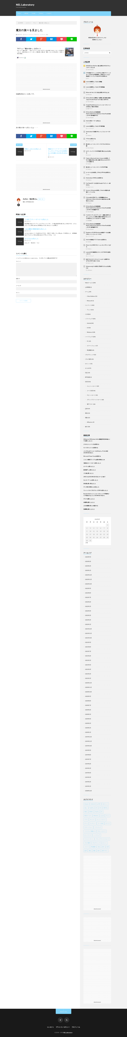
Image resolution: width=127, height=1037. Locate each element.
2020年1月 (88, 732)
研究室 (26, 13)
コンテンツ (31, 34)
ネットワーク (87, 835)
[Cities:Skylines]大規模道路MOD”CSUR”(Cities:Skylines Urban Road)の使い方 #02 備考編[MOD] (98, 225)
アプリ (86, 819)
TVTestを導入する (91, 138)
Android (89, 122)
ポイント (87, 363)
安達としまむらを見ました (33, 149)
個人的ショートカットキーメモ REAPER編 (96, 167)
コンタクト (50, 1027)
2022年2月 (88, 620)
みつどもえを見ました (31, 238)
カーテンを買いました (89, 466)
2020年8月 (88, 701)
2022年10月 (88, 584)
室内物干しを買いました (89, 470)
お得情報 (87, 287)
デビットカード (91, 395)
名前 (18, 278)
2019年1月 (88, 786)
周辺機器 (90, 220)
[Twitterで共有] (31, 39)
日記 (47, 34)
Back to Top (63, 1011)
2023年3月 (88, 561)
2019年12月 (88, 736)
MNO (85, 811)
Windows (89, 135)
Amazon (86, 804)
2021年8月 (88, 647)
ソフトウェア (91, 140)
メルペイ (86, 846)
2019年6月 (88, 763)
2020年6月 (88, 710)
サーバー (107, 823)
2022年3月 (88, 615)
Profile (33, 13)
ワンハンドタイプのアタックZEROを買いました (95, 490)
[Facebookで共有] (21, 39)
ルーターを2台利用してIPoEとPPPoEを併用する (98, 172)
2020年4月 (88, 718)
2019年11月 (88, 741)
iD (96, 808)
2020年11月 (88, 687)
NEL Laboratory (25, 4)
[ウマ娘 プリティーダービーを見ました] (20, 222)
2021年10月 (88, 638)
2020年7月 (88, 705)
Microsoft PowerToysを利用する (92, 456)
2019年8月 (88, 754)
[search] (109, 52)
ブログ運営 (88, 359)
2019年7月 (88, 759)
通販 (86, 417)
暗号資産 (87, 377)
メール (18, 285)
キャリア (92, 819)
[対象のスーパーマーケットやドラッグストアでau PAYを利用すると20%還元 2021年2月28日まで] (73, 152)
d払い (85, 808)
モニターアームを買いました (90, 480)
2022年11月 (88, 579)
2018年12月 (88, 790)
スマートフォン (91, 345)
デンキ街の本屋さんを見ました (91, 487)
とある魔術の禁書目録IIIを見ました (35, 229)
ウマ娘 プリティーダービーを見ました (36, 219)
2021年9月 (88, 642)
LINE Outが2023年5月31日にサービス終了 (94, 476)
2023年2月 (88, 566)
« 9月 (86, 542)
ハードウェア (91, 83)
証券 (86, 408)
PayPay (97, 811)
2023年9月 (88, 557)
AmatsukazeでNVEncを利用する (94, 178)
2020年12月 (88, 683)
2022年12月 (88, 575)
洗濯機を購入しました (89, 509)
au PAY (98, 804)
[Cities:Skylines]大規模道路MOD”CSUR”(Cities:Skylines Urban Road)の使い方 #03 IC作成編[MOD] (98, 208)
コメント (18, 261)
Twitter (41, 13)
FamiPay (92, 808)
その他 (87, 314)
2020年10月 (88, 692)
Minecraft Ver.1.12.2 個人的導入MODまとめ (97, 92)
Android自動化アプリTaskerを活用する (96, 239)
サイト (18, 292)
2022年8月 (88, 593)
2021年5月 (88, 660)
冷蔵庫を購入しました (89, 502)
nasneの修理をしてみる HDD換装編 (95, 87)
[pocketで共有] (62, 39)
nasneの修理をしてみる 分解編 (94, 81)
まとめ (89, 154)
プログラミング (89, 354)
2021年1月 (88, 678)
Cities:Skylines (91, 69)
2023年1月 (88, 570)
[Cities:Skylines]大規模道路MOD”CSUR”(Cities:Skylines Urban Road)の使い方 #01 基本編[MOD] (98, 113)
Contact (49, 13)
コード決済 (90, 390)
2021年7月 (88, 651)
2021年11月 (88, 633)
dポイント (105, 804)
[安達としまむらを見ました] (20, 152)
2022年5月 (88, 606)
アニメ (26, 34)
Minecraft (89, 94)
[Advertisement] (46, 75)
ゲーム (87, 291)
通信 (89, 174)
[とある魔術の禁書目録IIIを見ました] (20, 232)
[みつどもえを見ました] (20, 241)
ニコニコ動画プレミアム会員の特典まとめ (94, 459)
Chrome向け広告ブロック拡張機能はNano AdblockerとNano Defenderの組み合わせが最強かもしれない (98, 199)
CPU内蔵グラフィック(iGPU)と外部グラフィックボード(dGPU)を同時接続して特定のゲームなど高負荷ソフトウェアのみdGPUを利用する (98, 74)
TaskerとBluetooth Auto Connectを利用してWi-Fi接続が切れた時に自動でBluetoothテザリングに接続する (98, 160)
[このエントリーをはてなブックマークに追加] (51, 39)
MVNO (91, 811)
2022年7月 (88, 597)
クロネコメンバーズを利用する (91, 444)
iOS (88, 327)
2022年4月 (88, 611)
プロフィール (76, 1027)
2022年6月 (88, 602)
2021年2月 (88, 674)
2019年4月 (88, 772)
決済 (86, 381)
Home (19, 13)
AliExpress (90, 270)
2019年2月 (88, 781)
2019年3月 (88, 777)
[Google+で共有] (41, 39)
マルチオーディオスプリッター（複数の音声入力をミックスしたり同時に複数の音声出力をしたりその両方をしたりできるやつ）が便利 (98, 216)
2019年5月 (88, 768)
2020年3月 (88, 723)
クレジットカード (92, 386)
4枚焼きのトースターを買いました (92, 463)
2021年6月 (88, 656)
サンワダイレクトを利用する (90, 447)
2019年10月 (88, 745)
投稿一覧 (41, 199)
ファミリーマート (88, 839)
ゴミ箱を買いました (88, 473)
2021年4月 (88, 665)
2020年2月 (88, 727)
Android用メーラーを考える (93, 120)
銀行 (86, 426)
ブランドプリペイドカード (94, 399)
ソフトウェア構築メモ (90, 831)
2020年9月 (88, 696)
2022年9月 (88, 588)
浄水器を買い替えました (89, 483)
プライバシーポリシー (63, 1027)
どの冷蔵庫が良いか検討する (90, 505)
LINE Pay (105, 808)
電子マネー (90, 108)
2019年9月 (88, 750)
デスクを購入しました (89, 499)
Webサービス (90, 187)
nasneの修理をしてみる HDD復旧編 (95, 126)
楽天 (103, 846)
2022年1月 (88, 624)
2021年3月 (88, 669)
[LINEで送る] (72, 39)
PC (88, 78)
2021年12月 (88, 629)
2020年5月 (88, 714)
